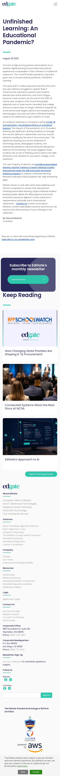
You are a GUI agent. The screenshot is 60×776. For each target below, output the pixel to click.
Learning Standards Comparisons (19, 581)
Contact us (21, 203)
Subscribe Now (18, 279)
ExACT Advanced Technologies (20, 503)
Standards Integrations (14, 541)
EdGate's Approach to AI (22, 459)
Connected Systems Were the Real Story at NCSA (29, 406)
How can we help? (11, 611)
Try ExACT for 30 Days (13, 617)
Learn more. (22, 766)
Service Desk (9, 620)
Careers (6, 556)
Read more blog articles (41, 474)
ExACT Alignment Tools (14, 529)
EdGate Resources (12, 577)
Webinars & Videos (12, 587)
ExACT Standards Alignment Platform (21, 526)
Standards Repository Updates (17, 584)
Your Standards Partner (16, 513)
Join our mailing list (12, 661)
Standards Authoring (13, 538)
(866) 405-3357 (18, 635)
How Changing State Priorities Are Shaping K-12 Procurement (28, 352)
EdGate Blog (9, 574)
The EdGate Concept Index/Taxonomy (22, 535)
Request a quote (11, 614)
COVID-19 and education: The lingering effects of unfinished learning (29, 125)
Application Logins (11, 599)
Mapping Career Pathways (17, 507)
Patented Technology (15, 510)
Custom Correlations (13, 544)
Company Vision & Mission (17, 500)
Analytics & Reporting (13, 532)
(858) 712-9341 (17, 649)
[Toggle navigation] (55, 4)
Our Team (8, 559)
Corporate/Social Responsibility (18, 562)
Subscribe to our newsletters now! (18, 239)
